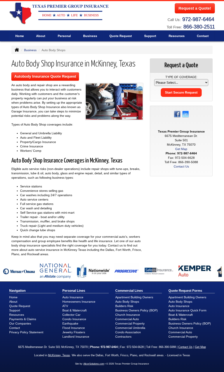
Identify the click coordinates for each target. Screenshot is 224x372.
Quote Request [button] (120, 36)
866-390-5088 (188, 162)
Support (14, 310)
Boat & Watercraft (74, 310)
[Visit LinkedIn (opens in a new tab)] (185, 114)
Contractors (123, 336)
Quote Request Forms (185, 290)
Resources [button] (177, 36)
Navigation (17, 290)
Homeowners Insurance (78, 301)
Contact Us (181, 166)
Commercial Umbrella (130, 328)
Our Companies (20, 323)
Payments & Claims (22, 319)
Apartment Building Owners (134, 297)
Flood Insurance (73, 328)
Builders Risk (124, 306)
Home (19, 36)
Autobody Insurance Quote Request (45, 76)
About (13, 301)
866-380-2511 (199, 27)
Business (30, 50)
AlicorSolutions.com (93, 363)
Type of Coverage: (181, 77)
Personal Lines (73, 290)
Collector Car (71, 314)
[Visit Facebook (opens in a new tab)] (177, 114)
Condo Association (128, 332)
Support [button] (150, 36)
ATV (65, 306)
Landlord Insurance (75, 336)
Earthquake (70, 323)
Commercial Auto (127, 319)
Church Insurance (127, 314)
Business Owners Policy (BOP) (136, 310)
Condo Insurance (74, 319)
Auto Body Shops (127, 301)
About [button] (40, 36)
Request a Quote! (194, 8)
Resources (16, 314)
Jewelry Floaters (73, 332)
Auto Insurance (72, 297)
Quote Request (19, 306)
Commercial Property (130, 323)
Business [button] (90, 36)
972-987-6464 (198, 19)
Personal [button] (64, 36)
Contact (203, 36)
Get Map (181, 149)
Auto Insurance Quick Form (187, 310)
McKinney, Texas (59, 355)
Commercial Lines (129, 290)
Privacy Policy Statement (26, 332)
